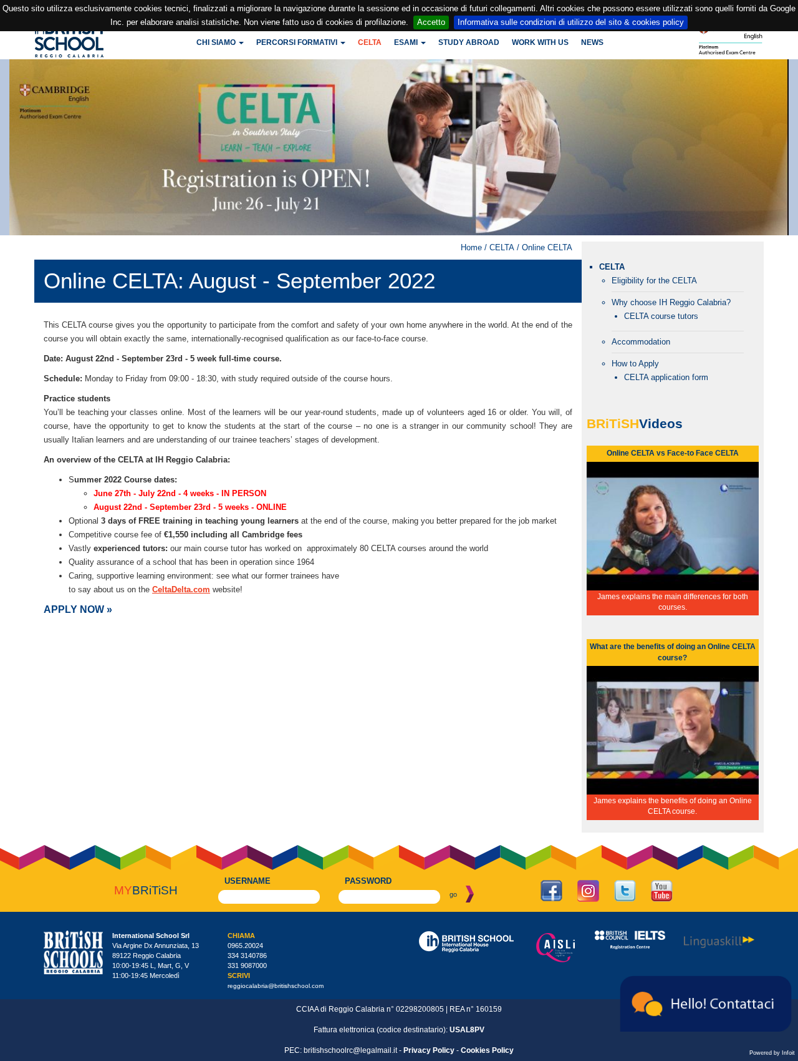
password (368, 881)
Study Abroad (468, 42)
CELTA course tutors (661, 316)
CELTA (370, 42)
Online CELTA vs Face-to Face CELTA (673, 453)
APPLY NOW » (78, 609)
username (247, 881)
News (592, 42)
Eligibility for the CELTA (654, 280)
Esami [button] (407, 42)
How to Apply (635, 363)
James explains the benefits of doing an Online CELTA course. (673, 806)
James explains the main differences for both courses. (672, 602)
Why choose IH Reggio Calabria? (671, 302)
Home (471, 247)
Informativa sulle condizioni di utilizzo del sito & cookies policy (571, 22)
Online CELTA (547, 247)
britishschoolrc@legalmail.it (350, 1050)
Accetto (431, 22)
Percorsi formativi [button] (297, 42)
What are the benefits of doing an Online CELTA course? (673, 652)
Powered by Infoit (772, 1053)
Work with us (540, 42)
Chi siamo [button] (217, 42)
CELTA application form (666, 377)
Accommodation (641, 341)
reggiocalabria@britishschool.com (276, 985)
